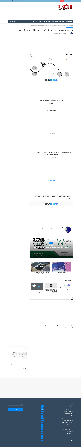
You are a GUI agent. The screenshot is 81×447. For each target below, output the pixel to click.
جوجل (26, 356)
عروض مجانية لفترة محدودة (67, 422)
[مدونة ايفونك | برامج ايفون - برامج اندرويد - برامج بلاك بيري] (65, 7)
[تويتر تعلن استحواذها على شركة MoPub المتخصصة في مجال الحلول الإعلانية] (37, 286)
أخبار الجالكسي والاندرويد (68, 409)
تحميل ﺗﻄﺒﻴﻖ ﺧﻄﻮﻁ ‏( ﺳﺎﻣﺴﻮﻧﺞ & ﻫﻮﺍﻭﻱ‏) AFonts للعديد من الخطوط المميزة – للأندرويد (65, 288)
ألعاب (71, 440)
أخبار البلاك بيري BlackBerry (67, 429)
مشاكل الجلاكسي (69, 416)
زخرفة (33, 21)
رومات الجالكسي (69, 415)
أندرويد (21, 352)
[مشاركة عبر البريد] (48, 80)
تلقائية (13, 354)
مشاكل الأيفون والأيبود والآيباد (67, 427)
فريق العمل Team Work (39, 21)
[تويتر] (54, 80)
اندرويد (17, 352)
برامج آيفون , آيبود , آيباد (53, 25)
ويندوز (71, 436)
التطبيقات (70, 438)
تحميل (22, 354)
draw (68, 196)
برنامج (14, 352)
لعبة (34, 196)
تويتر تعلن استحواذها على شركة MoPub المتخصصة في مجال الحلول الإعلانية (37, 291)
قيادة (39, 196)
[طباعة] (46, 80)
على (43, 196)
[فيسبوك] (56, 80)
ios (26, 352)
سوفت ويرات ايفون (69, 21)
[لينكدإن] (51, 80)
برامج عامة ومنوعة (69, 407)
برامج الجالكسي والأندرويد (68, 411)
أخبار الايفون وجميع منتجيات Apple (63, 25)
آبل (23, 352)
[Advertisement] (29, 11)
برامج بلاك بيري (69, 433)
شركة (22, 356)
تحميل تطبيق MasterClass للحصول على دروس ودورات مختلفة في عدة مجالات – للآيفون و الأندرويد (51, 290)
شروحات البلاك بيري (68, 431)
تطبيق (47, 196)
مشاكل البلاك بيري (69, 435)
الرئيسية (70, 25)
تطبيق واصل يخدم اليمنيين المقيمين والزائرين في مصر (51, 247)
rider (64, 196)
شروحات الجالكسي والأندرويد (67, 413)
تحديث (26, 354)
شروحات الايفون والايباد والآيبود (67, 424)
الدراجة (58, 196)
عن (17, 356)
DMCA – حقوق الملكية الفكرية (49, 21)
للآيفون (68, 198)
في (14, 356)
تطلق (16, 354)
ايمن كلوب (69, 33)
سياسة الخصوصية (61, 21)
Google (25, 375)
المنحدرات (53, 196)
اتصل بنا (56, 21)
